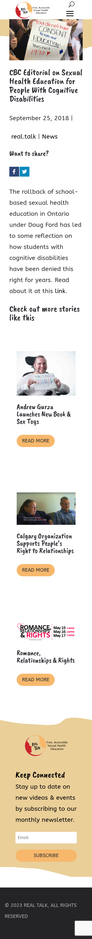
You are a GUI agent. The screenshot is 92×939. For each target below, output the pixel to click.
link (60, 291)
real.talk (23, 136)
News (50, 136)
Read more (35, 441)
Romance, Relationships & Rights (46, 656)
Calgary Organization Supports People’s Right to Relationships (45, 543)
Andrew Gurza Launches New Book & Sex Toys (44, 414)
